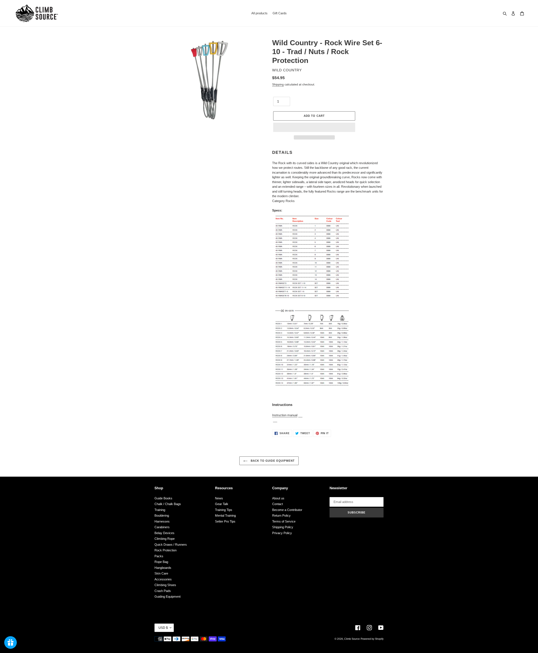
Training (159, 510)
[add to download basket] (300, 415)
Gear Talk (221, 504)
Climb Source (352, 638)
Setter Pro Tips (225, 521)
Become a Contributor (287, 510)
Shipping (278, 84)
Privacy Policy (282, 533)
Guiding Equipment (167, 596)
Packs (158, 556)
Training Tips (223, 510)
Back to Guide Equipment (272, 460)
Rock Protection (165, 550)
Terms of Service (283, 521)
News (219, 498)
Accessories (163, 579)
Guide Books (163, 498)
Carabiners (162, 527)
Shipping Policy (282, 527)
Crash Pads (162, 591)
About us (278, 498)
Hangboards (162, 567)
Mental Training (225, 515)
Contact (277, 504)
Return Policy (281, 515)
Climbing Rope (164, 538)
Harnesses (162, 521)
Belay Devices (164, 533)
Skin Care (161, 573)
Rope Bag (161, 562)
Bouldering (161, 515)
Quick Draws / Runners (170, 544)
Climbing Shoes (165, 585)
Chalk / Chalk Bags (167, 504)
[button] (314, 127)
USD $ (163, 627)
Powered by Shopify (372, 638)
